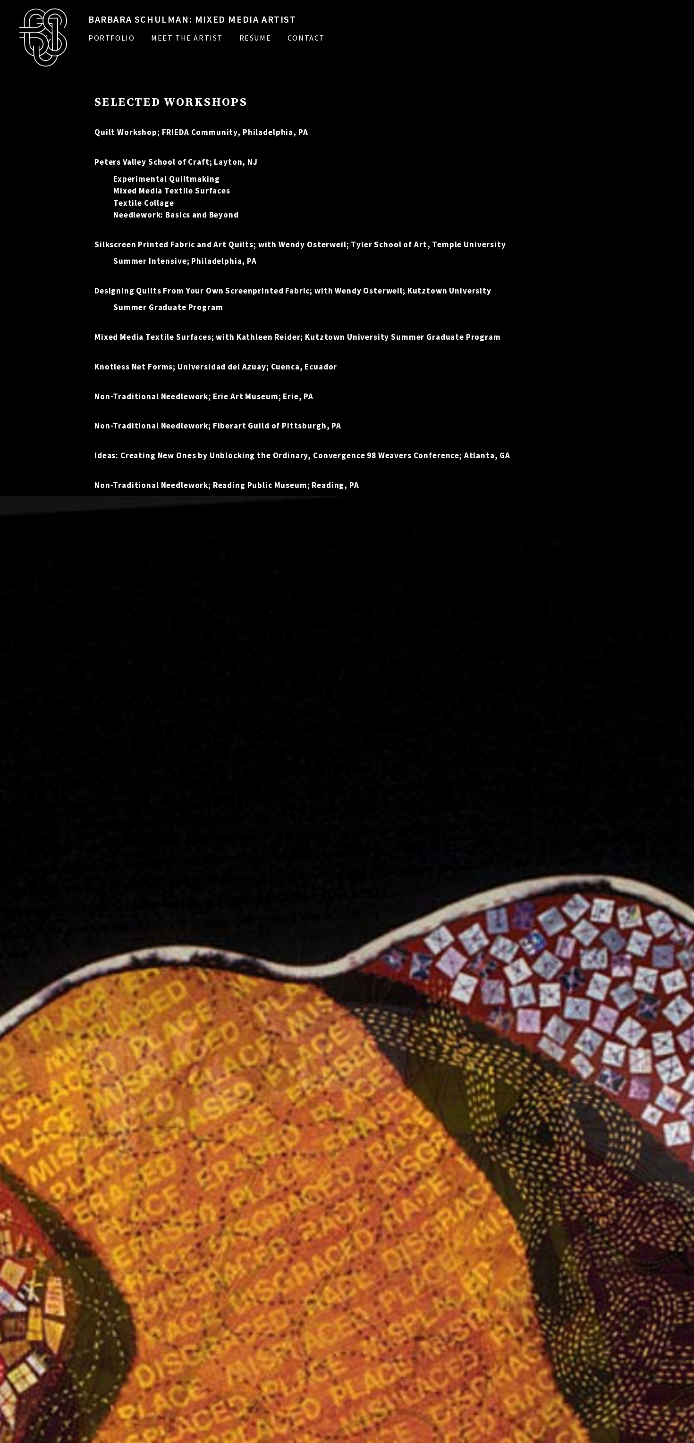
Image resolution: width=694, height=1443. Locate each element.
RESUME (255, 37)
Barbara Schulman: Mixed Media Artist (192, 19)
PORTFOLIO (111, 37)
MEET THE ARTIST (187, 37)
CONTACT (306, 37)
